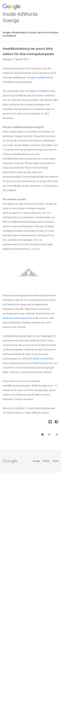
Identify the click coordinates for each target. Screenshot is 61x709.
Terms (55, 461)
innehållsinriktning (46, 91)
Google (36, 461)
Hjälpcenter (48, 385)
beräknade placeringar (14, 318)
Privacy (46, 461)
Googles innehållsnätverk (40, 77)
